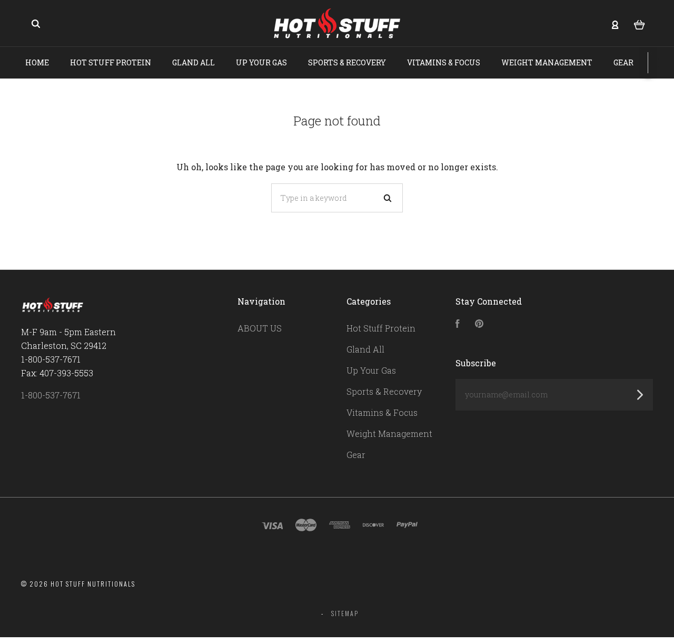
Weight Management (546, 62)
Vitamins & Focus (443, 62)
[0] (639, 24)
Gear (623, 62)
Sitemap (345, 613)
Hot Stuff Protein (110, 62)
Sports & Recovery (347, 62)
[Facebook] (457, 324)
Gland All (193, 62)
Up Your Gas (261, 62)
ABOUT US (259, 328)
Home (37, 62)
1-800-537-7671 (51, 395)
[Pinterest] (479, 324)
